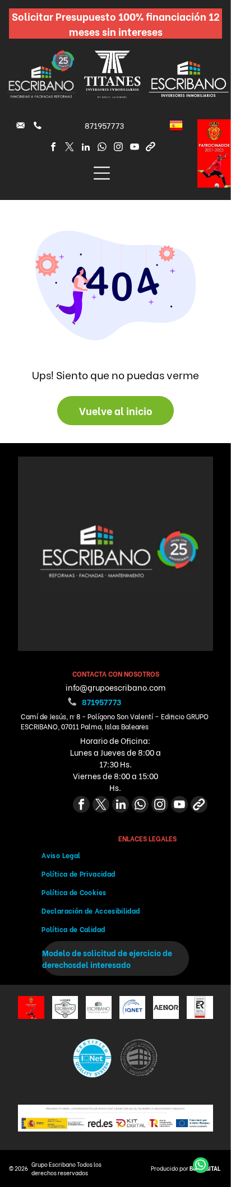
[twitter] (69, 148)
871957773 (104, 125)
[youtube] (134, 148)
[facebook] (53, 148)
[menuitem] (115, 855)
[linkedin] (86, 148)
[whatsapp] (102, 148)
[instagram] (118, 148)
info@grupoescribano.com (115, 687)
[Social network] (151, 148)
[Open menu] (102, 173)
